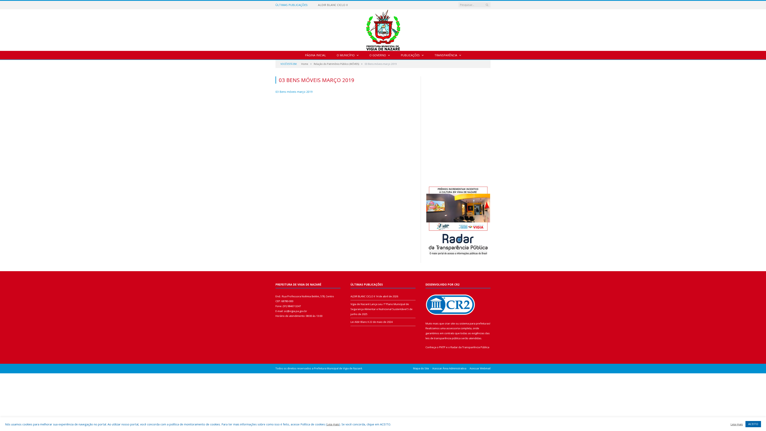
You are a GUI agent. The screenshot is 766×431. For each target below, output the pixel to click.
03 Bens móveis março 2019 (294, 92)
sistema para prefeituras (474, 323)
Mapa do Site (421, 368)
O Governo (377, 55)
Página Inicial (315, 55)
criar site (450, 323)
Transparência (445, 55)
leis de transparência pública (443, 338)
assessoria (453, 328)
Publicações (410, 55)
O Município (346, 55)
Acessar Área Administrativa (449, 368)
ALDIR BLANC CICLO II (333, 5)
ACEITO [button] (753, 424)
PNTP (442, 347)
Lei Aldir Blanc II (359, 322)
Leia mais (333, 424)
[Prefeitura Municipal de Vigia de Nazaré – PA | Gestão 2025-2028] (383, 29)
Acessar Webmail (480, 368)
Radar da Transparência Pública (469, 347)
